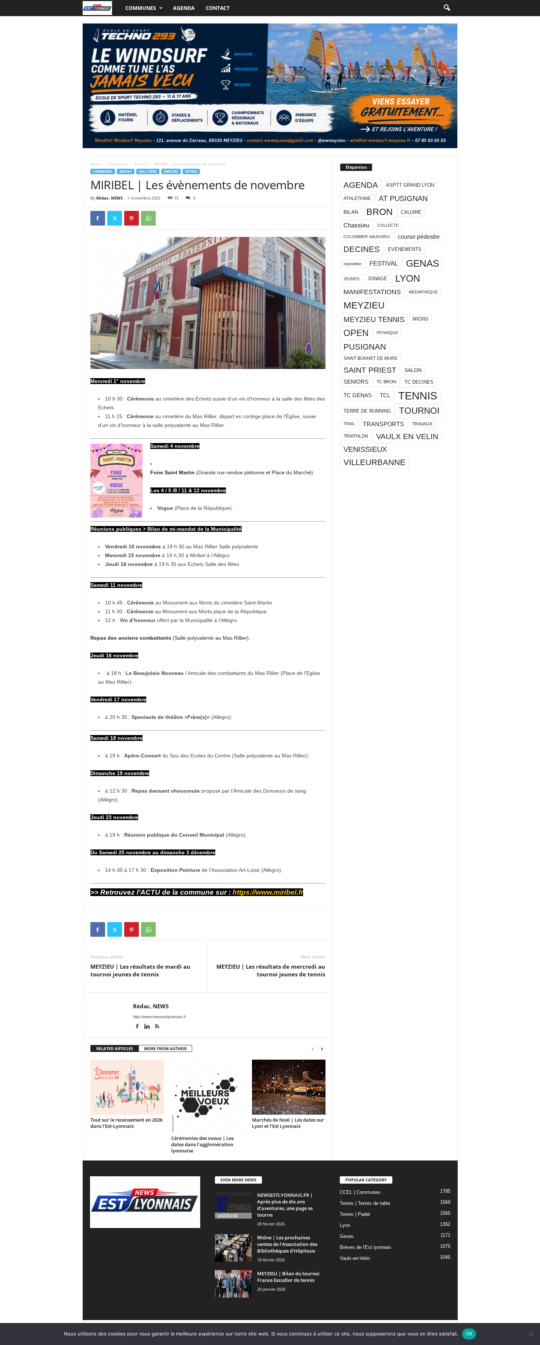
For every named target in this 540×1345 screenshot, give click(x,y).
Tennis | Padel (355, 1214)
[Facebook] (97, 218)
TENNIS (417, 396)
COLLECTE (388, 225)
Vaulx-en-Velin (355, 1258)
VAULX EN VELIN (407, 436)
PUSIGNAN (364, 346)
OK (469, 1334)
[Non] (530, 1334)
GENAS (422, 263)
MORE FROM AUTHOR (165, 1048)
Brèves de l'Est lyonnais (365, 1247)
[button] (447, 8)
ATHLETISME (357, 198)
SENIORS (355, 382)
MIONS (420, 319)
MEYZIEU (364, 305)
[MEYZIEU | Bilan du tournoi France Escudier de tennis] (233, 1284)
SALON (413, 370)
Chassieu (356, 225)
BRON (379, 212)
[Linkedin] (148, 1027)
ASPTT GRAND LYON (410, 185)
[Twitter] (114, 218)
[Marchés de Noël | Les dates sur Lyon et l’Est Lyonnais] (288, 1087)
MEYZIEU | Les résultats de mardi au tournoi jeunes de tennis (140, 970)
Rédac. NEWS (109, 198)
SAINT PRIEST (369, 370)
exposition (352, 264)
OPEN (355, 333)
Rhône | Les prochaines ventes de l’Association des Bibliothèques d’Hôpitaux (287, 1244)
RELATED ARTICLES (114, 1048)
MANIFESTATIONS (372, 292)
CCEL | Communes (360, 1192)
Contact (218, 7)
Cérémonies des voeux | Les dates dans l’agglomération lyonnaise (202, 1144)
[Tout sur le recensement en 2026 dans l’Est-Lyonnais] (127, 1087)
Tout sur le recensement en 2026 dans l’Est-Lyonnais (126, 1122)
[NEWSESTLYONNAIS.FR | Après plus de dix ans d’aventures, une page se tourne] (233, 1205)
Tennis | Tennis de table (365, 1203)
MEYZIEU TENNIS (373, 319)
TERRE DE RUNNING (367, 411)
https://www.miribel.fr (268, 892)
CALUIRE (411, 212)
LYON (407, 278)
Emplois (171, 171)
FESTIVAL (384, 263)
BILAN (350, 212)
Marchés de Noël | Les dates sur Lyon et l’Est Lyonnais (288, 1122)
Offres (191, 171)
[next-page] (321, 1049)
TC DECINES (418, 382)
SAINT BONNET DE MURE (370, 358)
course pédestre (419, 237)
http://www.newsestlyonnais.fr (159, 1017)
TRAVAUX (422, 424)
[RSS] (157, 1027)
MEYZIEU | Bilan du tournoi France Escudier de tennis (288, 1276)
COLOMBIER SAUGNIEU (366, 236)
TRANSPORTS (383, 424)
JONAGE (377, 278)
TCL (385, 395)
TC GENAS (357, 395)
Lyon (345, 1225)
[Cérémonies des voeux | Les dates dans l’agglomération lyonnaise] (208, 1096)
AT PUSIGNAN (403, 198)
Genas (347, 1236)
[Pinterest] (131, 218)
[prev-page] (313, 1049)
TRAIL (349, 423)
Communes (140, 7)
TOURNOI (419, 411)
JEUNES (351, 279)
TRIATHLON (355, 436)
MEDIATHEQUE (423, 292)
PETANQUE (387, 332)
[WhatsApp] (148, 218)
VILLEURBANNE (374, 462)
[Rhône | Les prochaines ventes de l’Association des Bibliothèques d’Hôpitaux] (233, 1248)
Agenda (184, 7)
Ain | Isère (148, 171)
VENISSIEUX (365, 449)
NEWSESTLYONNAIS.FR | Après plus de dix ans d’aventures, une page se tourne (285, 1205)
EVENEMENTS (404, 249)
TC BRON (386, 381)
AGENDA (360, 185)
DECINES (361, 249)
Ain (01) (140, 164)
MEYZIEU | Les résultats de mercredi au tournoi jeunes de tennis (270, 970)
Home (95, 164)
